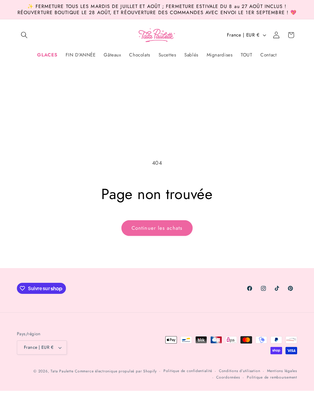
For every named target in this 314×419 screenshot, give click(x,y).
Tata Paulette (62, 371)
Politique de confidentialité (187, 371)
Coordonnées (228, 377)
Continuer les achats (157, 228)
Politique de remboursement (272, 377)
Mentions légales (282, 371)
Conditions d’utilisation (239, 371)
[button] (24, 35)
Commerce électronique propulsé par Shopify (115, 371)
